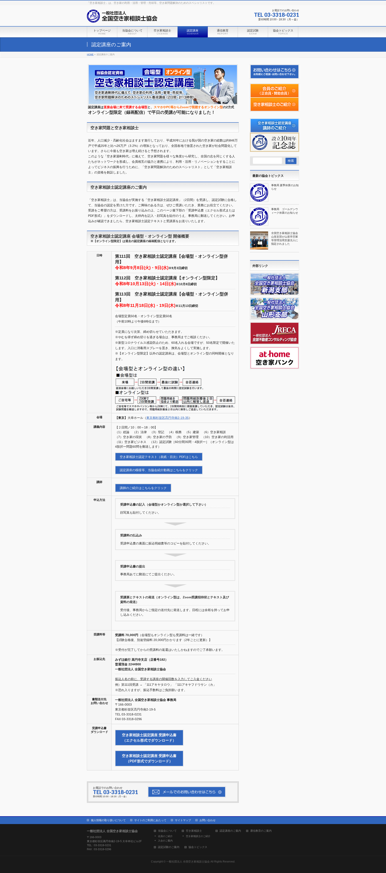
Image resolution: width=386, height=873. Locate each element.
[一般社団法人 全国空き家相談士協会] (122, 18)
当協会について (167, 830)
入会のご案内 (165, 840)
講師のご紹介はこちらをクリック (143, 488)
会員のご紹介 (165, 836)
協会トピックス (198, 847)
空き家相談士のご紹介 (198, 836)
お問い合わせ (207, 820)
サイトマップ (183, 820)
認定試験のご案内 (168, 847)
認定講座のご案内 (230, 830)
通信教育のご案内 (261, 830)
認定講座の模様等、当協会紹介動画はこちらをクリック (159, 470)
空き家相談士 (194, 830)
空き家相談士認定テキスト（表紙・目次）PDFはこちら (159, 457)
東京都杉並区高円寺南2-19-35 (167, 418)
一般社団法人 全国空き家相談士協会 (188, 861)
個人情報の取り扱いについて (108, 820)
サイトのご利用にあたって (150, 820)
